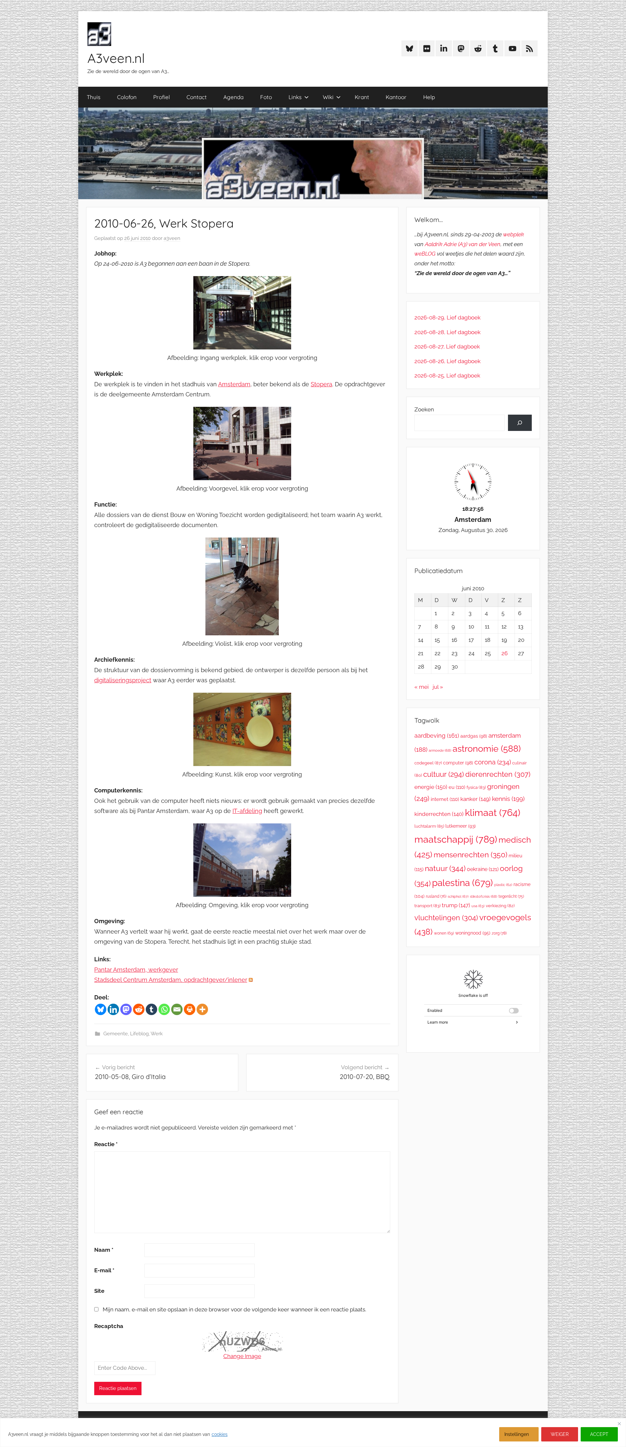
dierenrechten (497, 774)
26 (504, 653)
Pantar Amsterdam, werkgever (136, 969)
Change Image (242, 1356)
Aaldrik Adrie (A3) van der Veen (462, 244)
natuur (445, 868)
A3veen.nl (116, 58)
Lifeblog (139, 1034)
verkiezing (500, 905)
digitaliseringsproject (122, 680)
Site (99, 1291)
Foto (266, 97)
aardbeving (436, 735)
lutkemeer (460, 826)
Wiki (328, 97)
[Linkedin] (113, 1009)
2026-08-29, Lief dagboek (447, 317)
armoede (440, 750)
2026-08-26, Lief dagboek (447, 361)
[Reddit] (138, 1009)
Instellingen (516, 1434)
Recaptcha (108, 1326)
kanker (475, 799)
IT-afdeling (247, 810)
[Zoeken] (520, 423)
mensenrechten (470, 854)
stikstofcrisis (483, 896)
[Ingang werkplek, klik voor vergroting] (242, 347)
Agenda (233, 97)
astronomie (487, 749)
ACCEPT (599, 1434)
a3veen (172, 238)
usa (477, 906)
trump (456, 905)
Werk (157, 1034)
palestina (462, 883)
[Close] (619, 1423)
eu (457, 787)
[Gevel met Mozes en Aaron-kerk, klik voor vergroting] (242, 894)
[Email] (177, 1009)
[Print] (189, 1009)
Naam (103, 1250)
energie (430, 787)
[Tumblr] (151, 1009)
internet (445, 799)
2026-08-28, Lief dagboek (447, 332)
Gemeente (115, 1034)
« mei (421, 687)
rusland (436, 896)
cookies (220, 1434)
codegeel (428, 762)
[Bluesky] (100, 1009)
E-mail (104, 1270)
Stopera (321, 384)
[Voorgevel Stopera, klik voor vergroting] (242, 478)
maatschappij (455, 839)
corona (492, 762)
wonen (444, 933)
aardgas (473, 736)
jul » (438, 687)
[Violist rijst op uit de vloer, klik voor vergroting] (242, 633)
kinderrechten (439, 814)
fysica (476, 787)
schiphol (458, 896)
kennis (508, 798)
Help (429, 97)
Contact (196, 97)
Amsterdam (234, 384)
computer (458, 762)
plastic (503, 885)
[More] (202, 1009)
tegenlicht (511, 896)
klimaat (492, 812)
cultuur (443, 774)
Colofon (127, 97)
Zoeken (424, 409)
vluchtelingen (446, 917)
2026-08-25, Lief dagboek (447, 375)
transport (427, 905)
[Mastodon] (126, 1009)
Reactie (106, 1144)
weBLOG (425, 253)
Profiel (161, 97)
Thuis (93, 97)
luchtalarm (429, 826)
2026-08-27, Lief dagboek (447, 346)
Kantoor (396, 97)
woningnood (472, 933)
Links (295, 97)
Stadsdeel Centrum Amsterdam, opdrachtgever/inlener (170, 979)
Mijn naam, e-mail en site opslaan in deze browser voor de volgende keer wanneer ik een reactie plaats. (234, 1309)
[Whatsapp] (164, 1009)
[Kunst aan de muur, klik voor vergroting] (242, 763)
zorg (499, 933)
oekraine (483, 869)
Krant (362, 97)
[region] (313, 1432)
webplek (513, 234)
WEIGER (560, 1434)
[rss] (251, 979)
